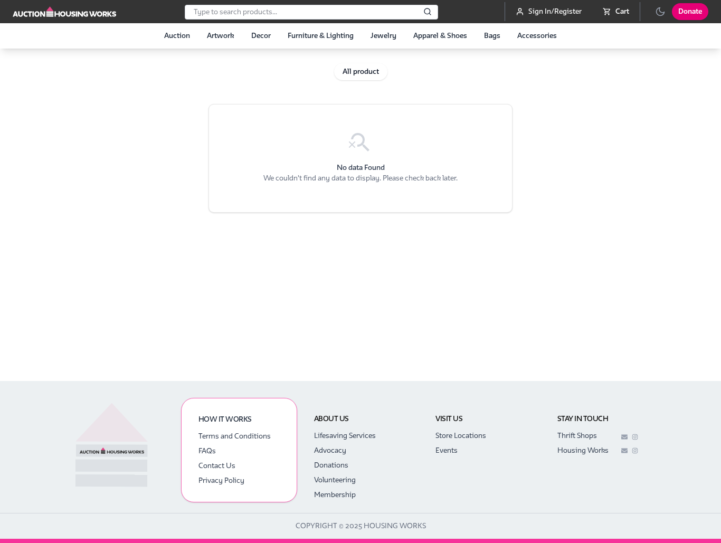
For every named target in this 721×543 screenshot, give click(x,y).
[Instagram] (635, 437)
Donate (690, 11)
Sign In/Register (555, 11)
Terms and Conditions (234, 436)
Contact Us (216, 466)
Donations (331, 465)
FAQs (207, 451)
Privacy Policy (221, 480)
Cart (622, 11)
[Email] (624, 437)
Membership (335, 495)
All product (361, 71)
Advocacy (330, 450)
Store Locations (460, 436)
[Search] (427, 11)
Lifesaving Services (345, 436)
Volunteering (335, 480)
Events (446, 450)
